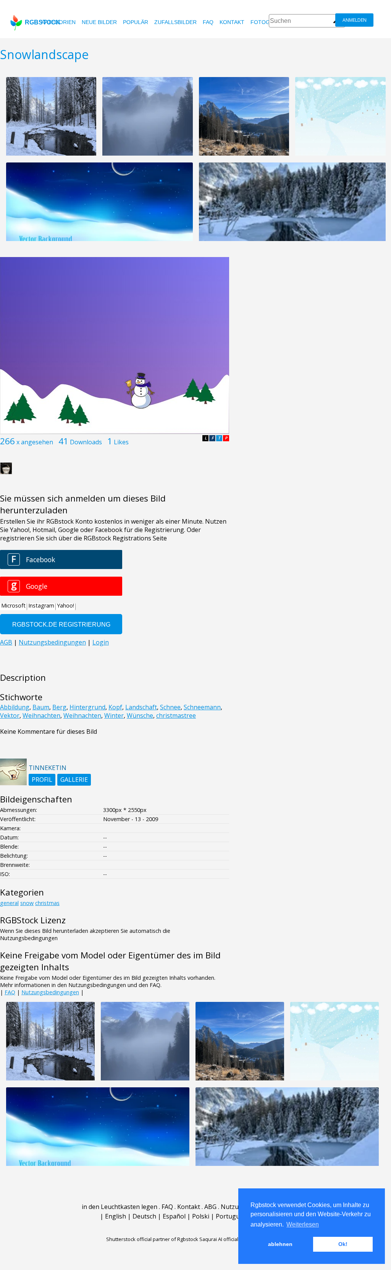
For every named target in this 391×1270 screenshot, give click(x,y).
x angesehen (34, 442)
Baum (40, 707)
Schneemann (202, 707)
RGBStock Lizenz (33, 920)
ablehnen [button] (280, 1244)
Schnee (170, 707)
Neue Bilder (99, 22)
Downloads (86, 442)
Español (174, 1216)
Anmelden (355, 20)
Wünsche (140, 715)
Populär (135, 22)
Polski (200, 1216)
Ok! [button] (342, 1244)
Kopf (115, 707)
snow (27, 903)
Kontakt (232, 22)
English (115, 1216)
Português (231, 1216)
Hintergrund (87, 707)
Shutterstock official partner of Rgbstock (152, 1239)
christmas (47, 903)
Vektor (9, 715)
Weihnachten (41, 715)
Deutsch (144, 1216)
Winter (114, 715)
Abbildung (14, 707)
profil (42, 779)
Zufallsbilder (175, 22)
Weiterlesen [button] (302, 1224)
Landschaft (141, 707)
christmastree (176, 715)
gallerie (74, 779)
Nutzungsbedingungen (50, 992)
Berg (59, 707)
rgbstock (42, 22)
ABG (210, 1206)
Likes (121, 442)
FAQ (208, 22)
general (9, 903)
